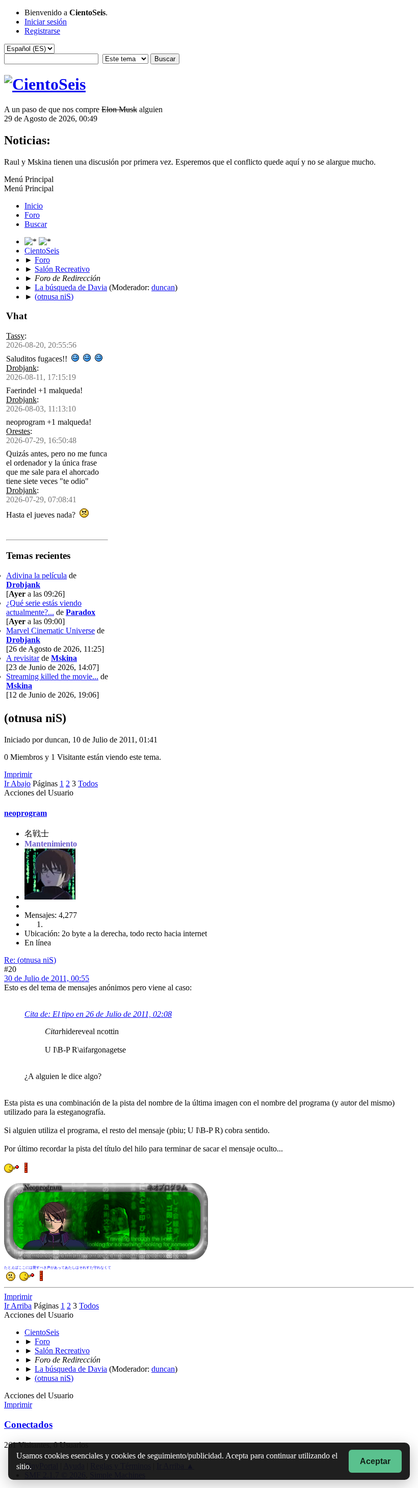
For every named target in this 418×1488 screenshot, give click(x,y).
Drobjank (21, 368)
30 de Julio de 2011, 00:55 (46, 978)
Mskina (64, 658)
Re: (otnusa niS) (30, 960)
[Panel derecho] (31, 241)
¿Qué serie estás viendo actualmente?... (44, 608)
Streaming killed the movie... (52, 676)
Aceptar (375, 1461)
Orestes (18, 431)
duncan (163, 287)
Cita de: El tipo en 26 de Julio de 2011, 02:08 (98, 1014)
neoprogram (25, 813)
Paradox (80, 612)
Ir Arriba (18, 1305)
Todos (88, 783)
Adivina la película (36, 575)
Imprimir (18, 774)
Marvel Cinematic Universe (50, 630)
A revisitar (22, 658)
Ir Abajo (17, 783)
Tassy (15, 335)
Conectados (28, 1424)
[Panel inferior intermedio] (45, 241)
